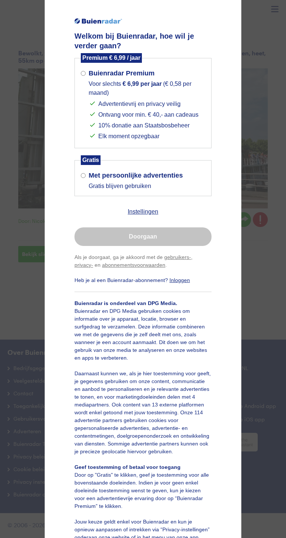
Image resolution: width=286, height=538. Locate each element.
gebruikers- (177, 257)
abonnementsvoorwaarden (133, 265)
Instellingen (143, 211)
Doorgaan (143, 236)
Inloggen (179, 280)
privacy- (83, 265)
